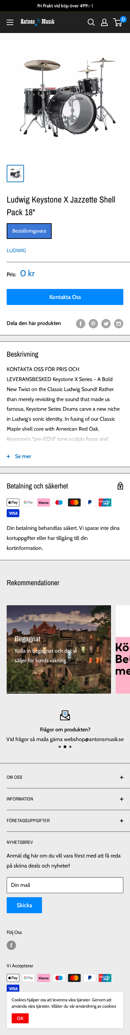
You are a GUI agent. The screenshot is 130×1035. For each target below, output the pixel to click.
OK (20, 1018)
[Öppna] (10, 22)
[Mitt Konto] (104, 22)
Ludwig (16, 251)
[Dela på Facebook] (80, 323)
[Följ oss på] (11, 945)
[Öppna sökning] (91, 22)
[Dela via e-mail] (118, 323)
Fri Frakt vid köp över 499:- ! (65, 6)
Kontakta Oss (65, 297)
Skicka (24, 905)
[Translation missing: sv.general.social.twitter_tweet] (106, 323)
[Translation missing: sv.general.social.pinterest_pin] (93, 323)
